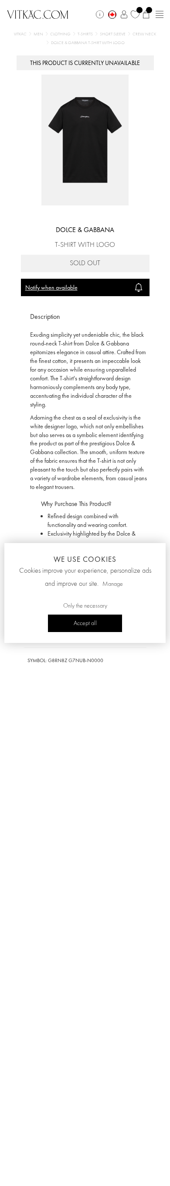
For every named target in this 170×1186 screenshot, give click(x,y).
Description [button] (45, 316)
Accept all (85, 623)
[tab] (85, 317)
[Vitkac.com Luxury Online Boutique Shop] (38, 13)
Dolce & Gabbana (85, 229)
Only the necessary (85, 606)
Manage (112, 584)
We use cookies (85, 559)
